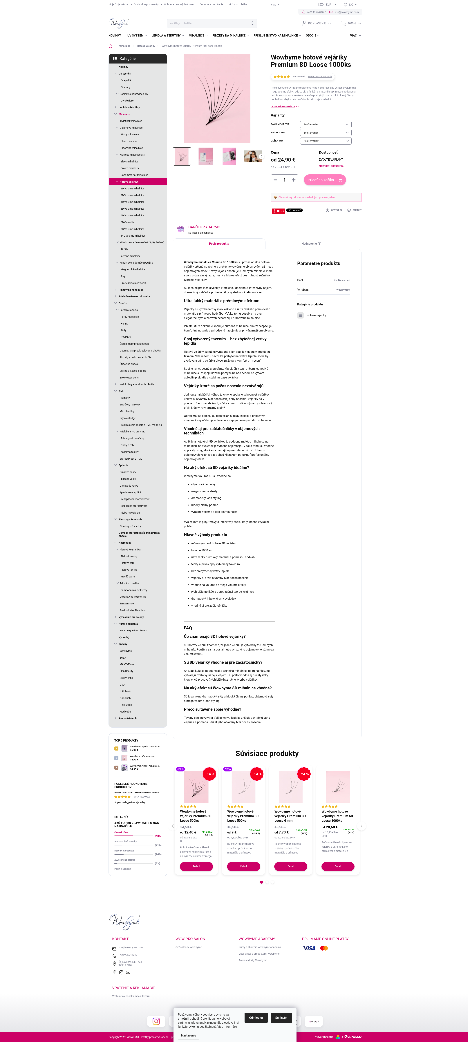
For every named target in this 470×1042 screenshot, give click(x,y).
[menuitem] (116, 35)
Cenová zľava (121, 832)
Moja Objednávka (118, 4)
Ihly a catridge (128, 418)
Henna (124, 323)
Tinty (123, 330)
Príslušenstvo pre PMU (132, 431)
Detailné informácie (283, 106)
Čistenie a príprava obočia (134, 343)
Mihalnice (124, 114)
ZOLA (123, 657)
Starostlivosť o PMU (131, 458)
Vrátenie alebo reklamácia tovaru (131, 996)
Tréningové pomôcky (132, 438)
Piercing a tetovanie (130, 519)
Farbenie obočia (129, 310)
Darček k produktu (124, 850)
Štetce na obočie (129, 364)
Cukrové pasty (128, 472)
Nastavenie (188, 1035)
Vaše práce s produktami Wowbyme (259, 953)
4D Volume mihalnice (132, 201)
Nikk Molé (125, 691)
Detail (196, 866)
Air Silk (124, 249)
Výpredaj (124, 637)
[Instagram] (122, 971)
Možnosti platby (238, 4)
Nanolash (125, 698)
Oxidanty (126, 337)
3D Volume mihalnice (132, 195)
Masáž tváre (128, 576)
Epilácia (123, 465)
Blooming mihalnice (132, 147)
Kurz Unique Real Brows (133, 630)
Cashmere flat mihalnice (134, 174)
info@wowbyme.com (130, 947)
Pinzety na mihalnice (131, 289)
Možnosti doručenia (331, 166)
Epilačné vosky (128, 478)
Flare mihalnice (129, 141)
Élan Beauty (126, 671)
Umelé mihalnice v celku (134, 283)
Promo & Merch (128, 718)
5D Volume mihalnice (132, 208)
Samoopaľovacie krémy (134, 590)
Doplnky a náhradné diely (134, 94)
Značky (123, 644)
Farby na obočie (130, 316)
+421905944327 (128, 954)
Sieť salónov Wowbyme (189, 947)
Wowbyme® (343, 289)
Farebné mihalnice (130, 256)
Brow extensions (129, 377)
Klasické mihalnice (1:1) (133, 154)
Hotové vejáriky (129, 181)
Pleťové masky (129, 556)
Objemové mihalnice (131, 127)
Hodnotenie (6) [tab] (311, 243)
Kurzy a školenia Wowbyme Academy (260, 947)
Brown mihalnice (130, 168)
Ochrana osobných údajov (179, 4)
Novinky (123, 66)
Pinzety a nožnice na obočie (135, 357)
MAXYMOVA (127, 664)
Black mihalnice (129, 161)
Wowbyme (126, 650)
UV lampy (125, 87)
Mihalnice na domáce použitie (136, 262)
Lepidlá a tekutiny (129, 107)
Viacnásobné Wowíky (125, 841)
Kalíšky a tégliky (130, 451)
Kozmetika (125, 542)
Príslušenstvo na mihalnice (134, 296)
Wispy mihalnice (130, 134)
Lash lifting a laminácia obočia (137, 384)
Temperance (127, 603)
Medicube (125, 711)
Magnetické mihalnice (133, 269)
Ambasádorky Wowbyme (253, 960)
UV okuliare (127, 100)
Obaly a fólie (128, 445)
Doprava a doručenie (211, 4)
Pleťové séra (128, 562)
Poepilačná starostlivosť (133, 505)
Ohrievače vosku (129, 485)
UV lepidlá (125, 80)
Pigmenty (125, 397)
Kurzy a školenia (128, 623)
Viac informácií (227, 1026)
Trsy (123, 276)
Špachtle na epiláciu (131, 492)
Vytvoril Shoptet (324, 1036)
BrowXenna (126, 677)
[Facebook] (115, 971)
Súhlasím (281, 1017)
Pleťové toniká (129, 569)
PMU (121, 391)
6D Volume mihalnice (132, 215)
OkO (122, 684)
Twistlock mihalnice (131, 120)
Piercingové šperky (130, 526)
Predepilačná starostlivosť (134, 499)
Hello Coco (126, 704)
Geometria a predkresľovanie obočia (140, 350)
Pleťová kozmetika (130, 549)
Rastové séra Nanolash (133, 610)
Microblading (127, 411)
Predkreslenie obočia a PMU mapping (141, 424)
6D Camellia (127, 222)
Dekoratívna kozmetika (133, 596)
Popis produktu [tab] (219, 243)
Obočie (123, 303)
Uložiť (280, 211)
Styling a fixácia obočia (133, 370)
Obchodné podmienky (146, 4)
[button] (261, 882)
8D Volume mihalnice (132, 229)
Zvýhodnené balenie (124, 859)
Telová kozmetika (129, 583)
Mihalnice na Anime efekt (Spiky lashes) (142, 242)
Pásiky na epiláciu (130, 512)
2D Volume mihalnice (132, 188)
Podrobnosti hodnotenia (320, 76)
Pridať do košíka (321, 180)
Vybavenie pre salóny (131, 617)
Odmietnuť (256, 1017)
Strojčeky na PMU (130, 404)
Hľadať (252, 23)
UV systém (125, 73)
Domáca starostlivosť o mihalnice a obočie (139, 534)
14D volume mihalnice (133, 235)
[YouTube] (129, 971)
